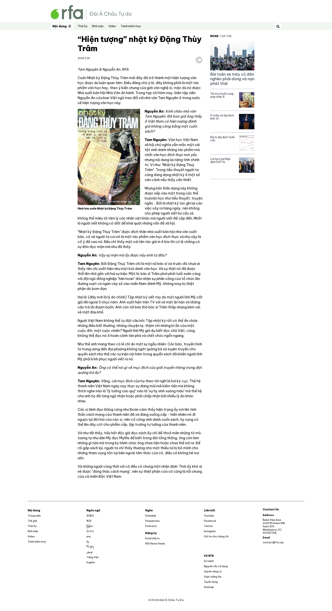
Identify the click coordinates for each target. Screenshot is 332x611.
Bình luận (98, 26)
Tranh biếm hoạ (131, 26)
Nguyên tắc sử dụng (216, 566)
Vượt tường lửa (212, 576)
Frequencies (152, 520)
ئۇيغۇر (89, 551)
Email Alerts (152, 538)
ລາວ (88, 536)
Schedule (150, 515)
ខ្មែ (87, 541)
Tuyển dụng (211, 581)
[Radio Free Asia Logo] (91, 12)
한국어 (90, 531)
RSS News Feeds (155, 543)
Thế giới (32, 520)
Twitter (208, 526)
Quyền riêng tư (212, 571)
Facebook (210, 520)
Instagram (210, 531)
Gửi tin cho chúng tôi (216, 536)
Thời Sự (82, 26)
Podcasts (151, 526)
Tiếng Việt (92, 557)
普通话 (90, 515)
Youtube (209, 515)
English (90, 562)
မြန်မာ (89, 526)
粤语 (88, 520)
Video (112, 26)
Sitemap (209, 586)
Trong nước (34, 515)
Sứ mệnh (209, 561)
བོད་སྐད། (90, 546)
